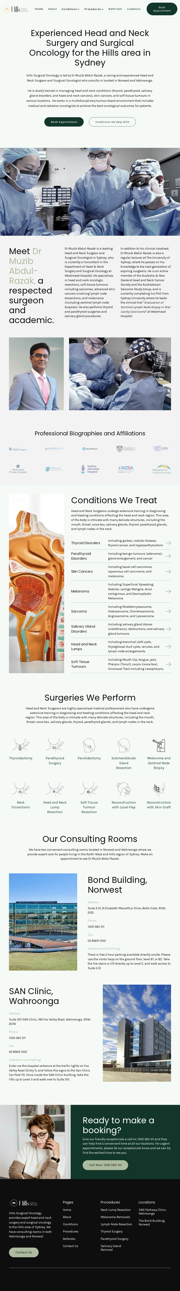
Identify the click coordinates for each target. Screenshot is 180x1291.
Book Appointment (162, 9)
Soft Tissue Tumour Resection (89, 807)
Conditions (70, 1224)
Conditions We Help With (112, 122)
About (52, 9)
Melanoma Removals (115, 1217)
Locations (133, 9)
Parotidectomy (89, 758)
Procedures (70, 1231)
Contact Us (23, 1252)
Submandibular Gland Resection (123, 763)
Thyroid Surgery (112, 1231)
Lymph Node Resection (116, 1224)
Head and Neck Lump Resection (55, 807)
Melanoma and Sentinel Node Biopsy (159, 763)
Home (39, 9)
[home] (16, 9)
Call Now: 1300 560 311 (105, 1165)
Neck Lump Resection (116, 1210)
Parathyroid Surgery (114, 1239)
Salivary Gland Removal (111, 1247)
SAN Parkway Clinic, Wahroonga (152, 1211)
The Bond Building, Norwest (152, 1222)
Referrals (115, 9)
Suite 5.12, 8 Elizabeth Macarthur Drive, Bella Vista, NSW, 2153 (127, 910)
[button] (70, 9)
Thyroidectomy (20, 758)
